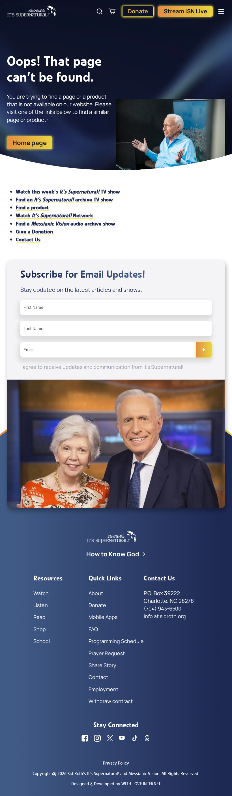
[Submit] (204, 349)
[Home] (32, 11)
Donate (138, 11)
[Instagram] (97, 738)
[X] (109, 738)
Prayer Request (107, 653)
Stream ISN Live (185, 11)
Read (39, 617)
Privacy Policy (116, 763)
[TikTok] (134, 738)
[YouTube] (122, 738)
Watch (41, 593)
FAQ (93, 629)
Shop (39, 629)
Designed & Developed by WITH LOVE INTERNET (116, 784)
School (41, 641)
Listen (40, 605)
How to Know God (112, 554)
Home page (29, 143)
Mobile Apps (103, 617)
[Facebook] (84, 738)
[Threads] (147, 738)
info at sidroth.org (165, 616)
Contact (98, 677)
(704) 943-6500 (162, 608)
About (96, 593)
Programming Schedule (116, 641)
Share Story (102, 665)
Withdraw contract (111, 701)
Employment (103, 689)
